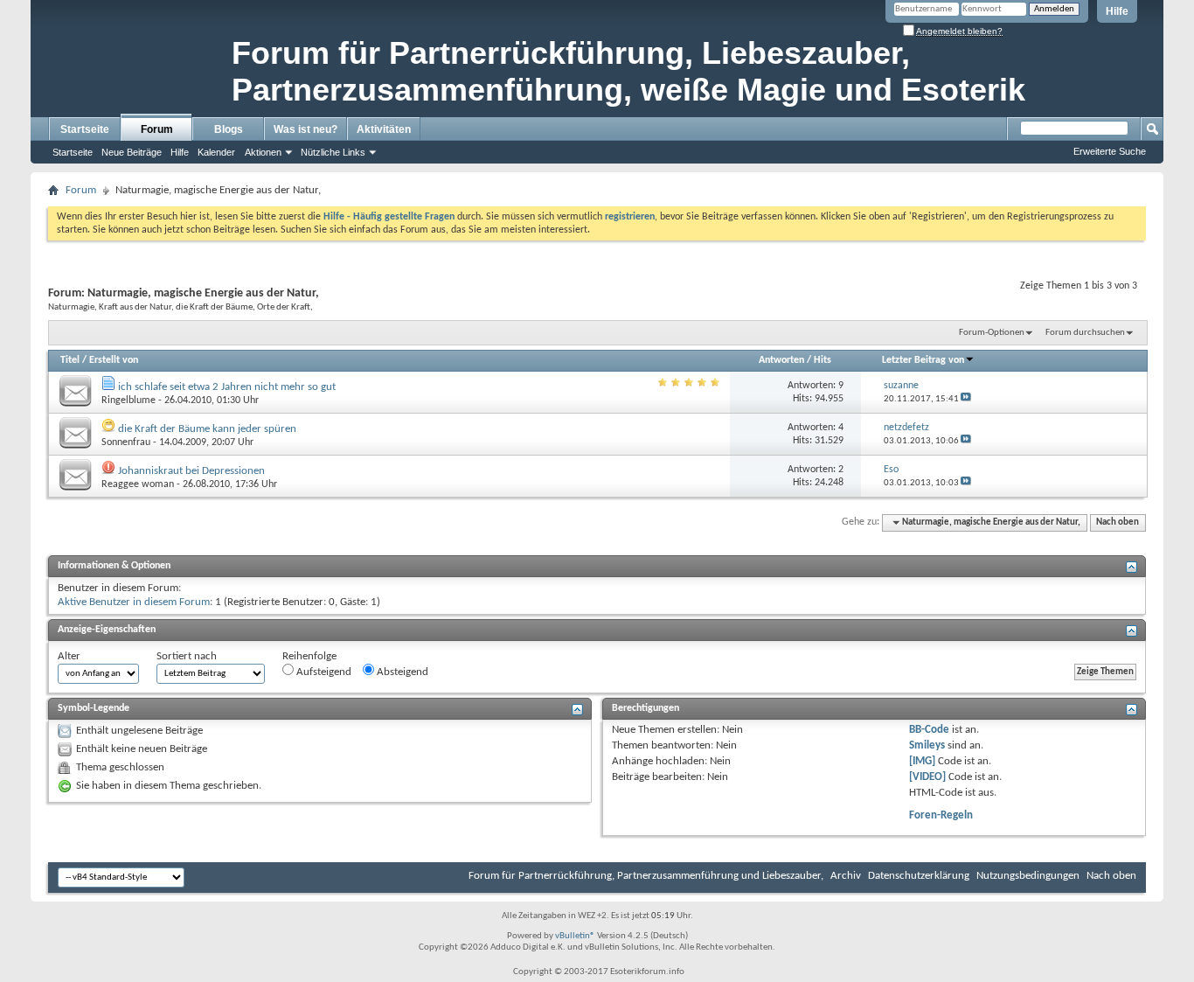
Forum (157, 129)
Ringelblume (128, 400)
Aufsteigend (322, 672)
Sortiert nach (186, 656)
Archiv (845, 875)
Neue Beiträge (131, 152)
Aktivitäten (384, 129)
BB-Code (929, 729)
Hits (822, 360)
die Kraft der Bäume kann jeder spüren (207, 429)
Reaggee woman (137, 484)
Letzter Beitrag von (923, 360)
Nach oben (1117, 522)
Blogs (228, 129)
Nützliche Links (333, 152)
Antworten (781, 360)
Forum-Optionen (991, 333)
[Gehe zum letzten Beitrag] (966, 399)
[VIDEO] (927, 777)
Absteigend (401, 672)
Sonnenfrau (125, 442)
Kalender (216, 152)
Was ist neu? (305, 129)
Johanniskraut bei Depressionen (191, 471)
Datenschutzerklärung (918, 875)
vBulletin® (575, 936)
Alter (69, 656)
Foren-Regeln (941, 815)
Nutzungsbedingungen (1027, 875)
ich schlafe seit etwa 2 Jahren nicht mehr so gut (227, 387)
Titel (70, 360)
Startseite (84, 129)
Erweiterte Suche (1109, 151)
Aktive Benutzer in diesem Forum (134, 602)
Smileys (927, 745)
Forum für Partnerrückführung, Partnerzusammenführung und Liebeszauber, (646, 875)
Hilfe (1117, 11)
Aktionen (263, 152)
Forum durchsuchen (1085, 333)
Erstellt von (113, 360)
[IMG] (922, 761)
